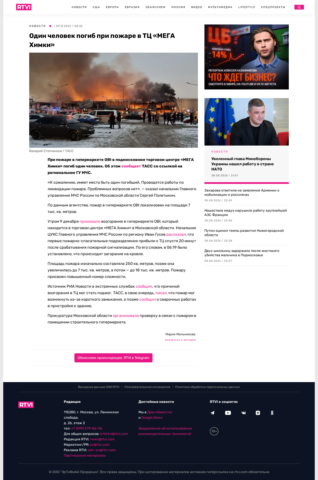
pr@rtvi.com (99, 445)
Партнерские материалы (85, 455)
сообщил (144, 286)
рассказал (176, 234)
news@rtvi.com (102, 439)
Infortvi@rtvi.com (114, 434)
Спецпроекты (273, 7)
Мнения (178, 7)
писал (161, 292)
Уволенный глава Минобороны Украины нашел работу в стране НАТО (242, 164)
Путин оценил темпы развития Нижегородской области (244, 233)
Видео (196, 7)
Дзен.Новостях (159, 412)
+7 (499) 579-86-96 (86, 428)
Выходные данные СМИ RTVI (98, 387)
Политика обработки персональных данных (207, 387)
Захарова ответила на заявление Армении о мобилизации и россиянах (241, 192)
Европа (112, 7)
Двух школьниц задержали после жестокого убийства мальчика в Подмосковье (241, 253)
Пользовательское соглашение (147, 387)
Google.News (151, 417)
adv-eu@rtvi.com (102, 450)
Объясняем (156, 7)
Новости (79, 7)
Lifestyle (246, 7)
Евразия (132, 7)
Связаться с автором (180, 339)
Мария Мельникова (180, 334)
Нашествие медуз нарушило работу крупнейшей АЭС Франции (245, 212)
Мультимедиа (220, 7)
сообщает (131, 166)
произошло (90, 221)
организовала (126, 315)
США (96, 7)
